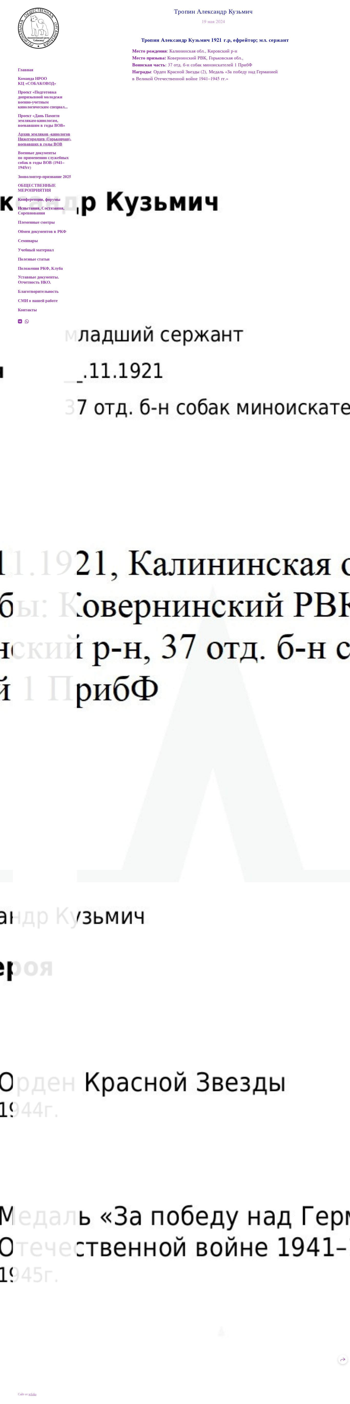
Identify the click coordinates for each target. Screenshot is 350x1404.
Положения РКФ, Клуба (40, 268)
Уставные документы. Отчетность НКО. (38, 279)
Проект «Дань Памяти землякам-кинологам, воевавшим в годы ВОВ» (41, 120)
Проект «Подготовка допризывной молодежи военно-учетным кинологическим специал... (43, 99)
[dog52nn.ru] (38, 28)
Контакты (27, 309)
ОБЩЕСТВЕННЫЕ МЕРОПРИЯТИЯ (37, 187)
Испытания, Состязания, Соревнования (41, 210)
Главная (25, 69)
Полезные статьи (33, 258)
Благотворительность (38, 291)
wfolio (32, 1394)
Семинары (28, 240)
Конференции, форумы (39, 199)
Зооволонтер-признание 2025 (44, 176)
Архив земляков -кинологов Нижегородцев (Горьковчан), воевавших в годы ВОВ (44, 138)
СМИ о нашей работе (38, 300)
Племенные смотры (36, 222)
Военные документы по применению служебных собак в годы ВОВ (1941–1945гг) (43, 160)
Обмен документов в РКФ (42, 231)
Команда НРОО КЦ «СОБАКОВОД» (37, 81)
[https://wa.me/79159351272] (27, 321)
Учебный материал (36, 249)
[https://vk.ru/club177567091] (20, 321)
